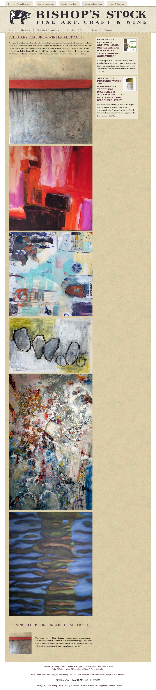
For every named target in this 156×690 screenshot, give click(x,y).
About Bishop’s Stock (76, 30)
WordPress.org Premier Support (102, 686)
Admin (119, 686)
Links (94, 30)
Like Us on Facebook (69, 4)
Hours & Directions (117, 4)
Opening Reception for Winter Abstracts (49, 625)
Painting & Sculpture (75, 666)
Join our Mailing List (45, 4)
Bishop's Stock (57, 686)
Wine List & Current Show (48, 30)
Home (11, 30)
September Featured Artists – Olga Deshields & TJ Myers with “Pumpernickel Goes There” (108, 48)
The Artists (25, 30)
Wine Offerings (58, 669)
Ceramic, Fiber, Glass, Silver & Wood (99, 666)
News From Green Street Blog (19, 4)
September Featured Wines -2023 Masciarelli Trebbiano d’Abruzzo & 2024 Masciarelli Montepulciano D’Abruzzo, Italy (110, 89)
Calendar (108, 30)
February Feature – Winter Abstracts (46, 37)
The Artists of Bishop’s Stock (54, 666)
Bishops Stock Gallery (78, 17)
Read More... (103, 72)
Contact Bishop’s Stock (93, 4)
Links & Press (89, 669)
